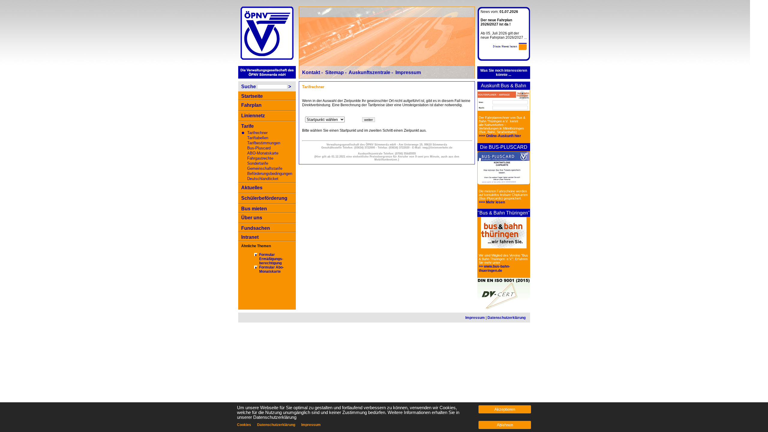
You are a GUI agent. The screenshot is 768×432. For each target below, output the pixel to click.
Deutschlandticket (262, 178)
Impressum (408, 72)
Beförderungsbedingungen (269, 173)
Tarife (247, 126)
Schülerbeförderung (264, 198)
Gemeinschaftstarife (264, 168)
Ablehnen (505, 425)
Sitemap (334, 72)
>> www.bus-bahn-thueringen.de (494, 268)
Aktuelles (251, 187)
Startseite (252, 96)
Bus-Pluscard (259, 148)
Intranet (250, 237)
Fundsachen (255, 228)
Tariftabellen (257, 138)
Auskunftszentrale (369, 72)
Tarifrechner (257, 132)
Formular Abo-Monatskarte (271, 269)
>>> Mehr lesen (492, 202)
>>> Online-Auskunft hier (500, 136)
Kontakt (311, 72)
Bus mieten (254, 208)
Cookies (244, 425)
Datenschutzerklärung (507, 318)
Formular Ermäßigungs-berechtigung (271, 259)
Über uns (251, 217)
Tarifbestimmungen (263, 143)
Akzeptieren (504, 409)
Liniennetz (253, 115)
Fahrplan (251, 105)
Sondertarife (257, 163)
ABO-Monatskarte (262, 153)
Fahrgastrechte (260, 158)
